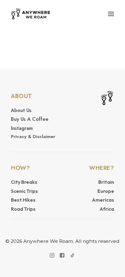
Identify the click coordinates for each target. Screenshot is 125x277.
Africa (107, 209)
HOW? (20, 168)
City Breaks (24, 182)
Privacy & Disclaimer (33, 136)
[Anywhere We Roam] (30, 14)
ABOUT (21, 96)
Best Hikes (23, 200)
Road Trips (23, 209)
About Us (21, 110)
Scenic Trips (24, 191)
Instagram (22, 128)
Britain (106, 182)
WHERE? (101, 168)
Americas (103, 200)
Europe (105, 191)
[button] (111, 14)
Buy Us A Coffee (30, 119)
